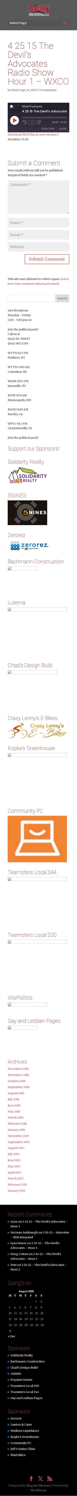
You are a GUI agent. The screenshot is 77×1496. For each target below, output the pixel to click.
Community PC (20, 1443)
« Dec (11, 1336)
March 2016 (15, 1117)
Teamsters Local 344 (24, 1392)
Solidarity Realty (21, 1355)
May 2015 (14, 1166)
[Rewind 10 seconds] (25, 122)
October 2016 (17, 1081)
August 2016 (16, 1093)
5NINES (15, 1374)
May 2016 (14, 1111)
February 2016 (17, 1123)
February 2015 (17, 1184)
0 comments (47, 90)
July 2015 (14, 1154)
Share (63, 128)
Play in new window (43, 134)
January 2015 (16, 1190)
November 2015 (18, 1136)
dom (15, 90)
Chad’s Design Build (24, 1367)
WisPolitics (17, 1455)
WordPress (38, 1490)
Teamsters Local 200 (24, 1386)
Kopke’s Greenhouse (24, 1437)
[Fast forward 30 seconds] (39, 122)
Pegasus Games (21, 1379)
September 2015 (19, 1142)
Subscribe (47, 128)
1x (32, 122)
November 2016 (18, 1075)
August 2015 (16, 1148)
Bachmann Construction (27, 1361)
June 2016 (14, 1105)
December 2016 (18, 1069)
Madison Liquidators (24, 1430)
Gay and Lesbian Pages (26, 1398)
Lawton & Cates (21, 1424)
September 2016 (19, 1087)
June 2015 (14, 1160)
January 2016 (16, 1130)
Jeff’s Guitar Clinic (22, 1449)
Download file (17, 134)
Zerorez (16, 1418)
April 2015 (14, 1172)
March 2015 (16, 1178)
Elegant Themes (38, 1485)
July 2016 (13, 1099)
